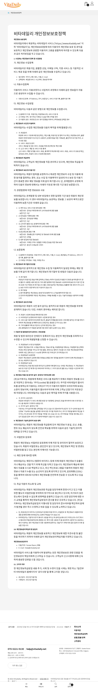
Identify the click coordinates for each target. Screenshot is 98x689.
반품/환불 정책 (79, 637)
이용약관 (77, 630)
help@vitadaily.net (36, 648)
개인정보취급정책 (80, 634)
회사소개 (77, 626)
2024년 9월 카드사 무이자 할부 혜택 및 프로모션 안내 (35, 627)
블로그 (14, 681)
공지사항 (11, 627)
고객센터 (77, 641)
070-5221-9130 (16, 648)
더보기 (67, 627)
